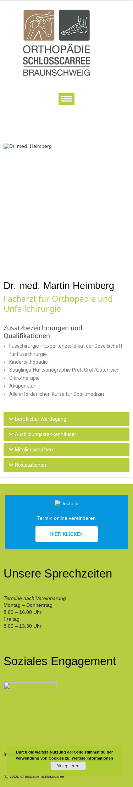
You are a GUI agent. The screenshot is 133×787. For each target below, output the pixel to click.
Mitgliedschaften (34, 449)
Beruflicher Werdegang (40, 419)
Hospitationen (30, 465)
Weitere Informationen (92, 758)
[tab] (66, 419)
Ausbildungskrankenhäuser (45, 434)
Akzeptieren (67, 765)
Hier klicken (67, 534)
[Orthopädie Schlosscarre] (56, 42)
